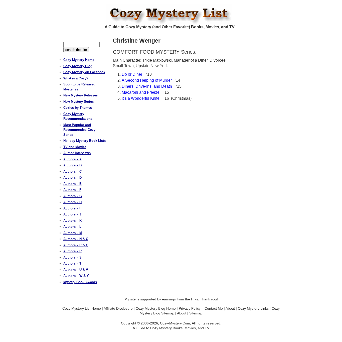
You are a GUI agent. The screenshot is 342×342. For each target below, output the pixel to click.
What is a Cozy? (75, 78)
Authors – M (72, 233)
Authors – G (72, 196)
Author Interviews (77, 153)
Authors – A (72, 159)
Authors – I (71, 208)
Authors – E (72, 184)
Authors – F (72, 190)
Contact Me (214, 308)
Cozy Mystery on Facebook (84, 72)
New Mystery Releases (80, 95)
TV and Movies (74, 147)
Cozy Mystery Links (253, 308)
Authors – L (72, 227)
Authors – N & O (75, 239)
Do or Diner (132, 74)
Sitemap (195, 313)
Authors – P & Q (75, 245)
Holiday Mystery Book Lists (84, 141)
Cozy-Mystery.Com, (175, 323)
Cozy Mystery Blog (77, 66)
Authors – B (72, 165)
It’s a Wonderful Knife (140, 98)
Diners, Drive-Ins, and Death (147, 86)
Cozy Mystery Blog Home (156, 308)
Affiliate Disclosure (118, 308)
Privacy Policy (190, 308)
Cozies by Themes (77, 107)
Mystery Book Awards (80, 282)
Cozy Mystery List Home (81, 308)
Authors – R (72, 251)
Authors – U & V (75, 270)
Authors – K (72, 220)
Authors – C (72, 171)
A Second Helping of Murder (147, 80)
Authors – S (72, 257)
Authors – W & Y (76, 276)
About (230, 308)
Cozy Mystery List (171, 14)
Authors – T (72, 263)
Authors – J (72, 214)
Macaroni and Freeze (140, 92)
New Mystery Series (78, 101)
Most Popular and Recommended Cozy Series (79, 130)
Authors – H (72, 202)
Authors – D (72, 177)
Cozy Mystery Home (78, 60)
